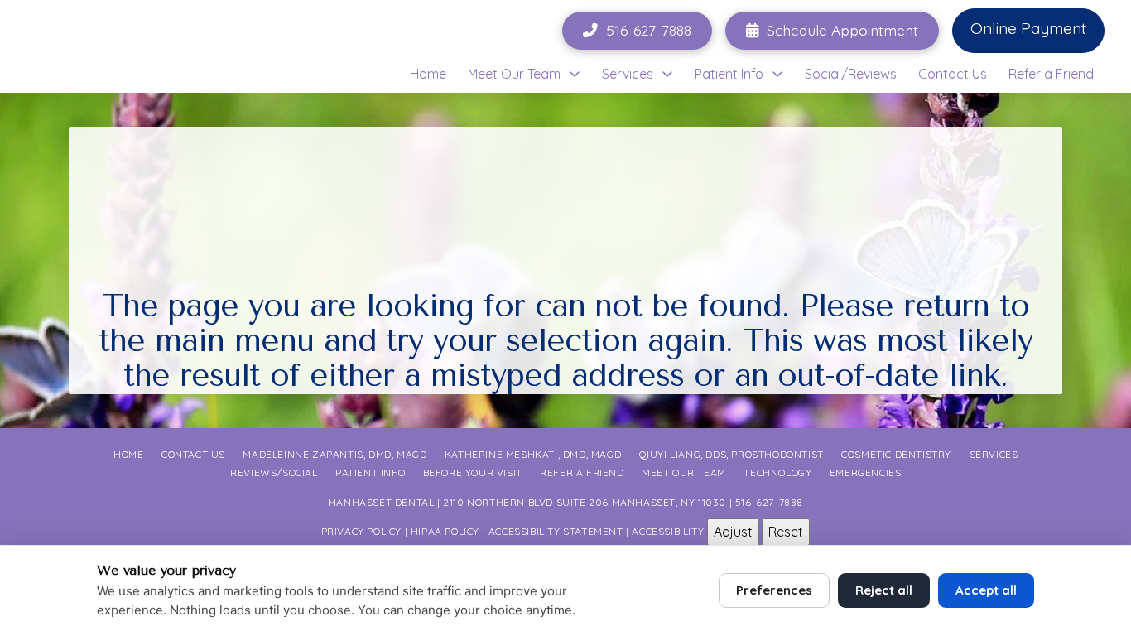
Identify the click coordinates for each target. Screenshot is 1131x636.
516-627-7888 (769, 502)
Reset (785, 531)
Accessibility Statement (555, 530)
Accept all (986, 590)
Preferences (774, 590)
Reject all (883, 590)
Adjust (733, 531)
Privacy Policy (361, 530)
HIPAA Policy (445, 530)
